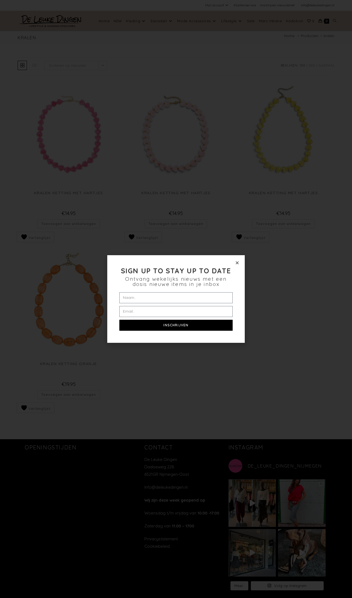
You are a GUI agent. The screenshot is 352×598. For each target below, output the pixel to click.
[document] (176, 299)
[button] (237, 263)
